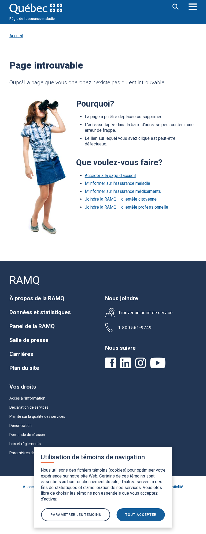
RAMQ (24, 280)
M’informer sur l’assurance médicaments (123, 191)
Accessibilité (33, 487)
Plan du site (24, 368)
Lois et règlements (25, 444)
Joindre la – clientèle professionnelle (126, 207)
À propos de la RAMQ (36, 298)
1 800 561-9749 (135, 327)
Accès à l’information (27, 398)
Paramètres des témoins (30, 453)
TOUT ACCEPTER (140, 515)
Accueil (16, 35)
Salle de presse (29, 340)
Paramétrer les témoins (75, 515)
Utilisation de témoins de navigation (93, 457)
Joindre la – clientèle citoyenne (121, 199)
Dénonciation (20, 425)
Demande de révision (27, 435)
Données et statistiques (40, 312)
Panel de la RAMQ (32, 326)
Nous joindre (121, 298)
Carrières (21, 354)
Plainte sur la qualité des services (37, 416)
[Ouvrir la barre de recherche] (175, 7)
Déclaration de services (29, 407)
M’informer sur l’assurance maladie (117, 183)
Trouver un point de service (145, 312)
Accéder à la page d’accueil (110, 175)
